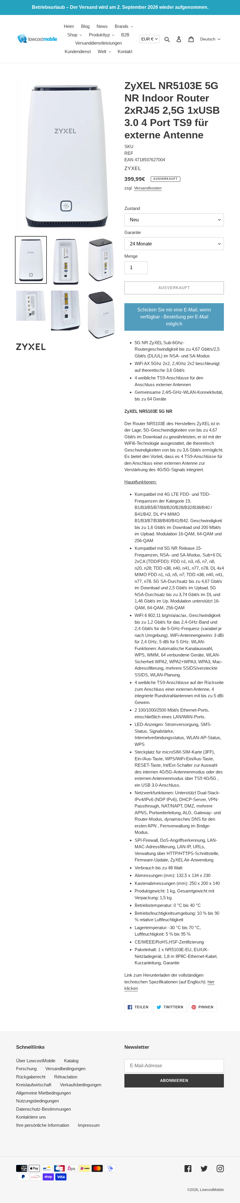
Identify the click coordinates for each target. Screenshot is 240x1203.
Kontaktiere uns (31, 1116)
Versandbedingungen (65, 1068)
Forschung (26, 1068)
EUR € (147, 39)
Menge (131, 256)
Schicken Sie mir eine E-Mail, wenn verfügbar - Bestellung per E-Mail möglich (174, 316)
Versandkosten (148, 188)
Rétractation (65, 1076)
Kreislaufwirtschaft (33, 1084)
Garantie (132, 232)
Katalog (71, 1060)
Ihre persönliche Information (42, 1125)
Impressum (89, 1125)
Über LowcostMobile (35, 1060)
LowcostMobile (212, 1190)
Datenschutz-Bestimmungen (43, 1109)
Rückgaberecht (30, 1076)
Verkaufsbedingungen (80, 1084)
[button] (210, 39)
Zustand (132, 208)
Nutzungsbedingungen (37, 1100)
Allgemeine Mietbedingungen (43, 1092)
